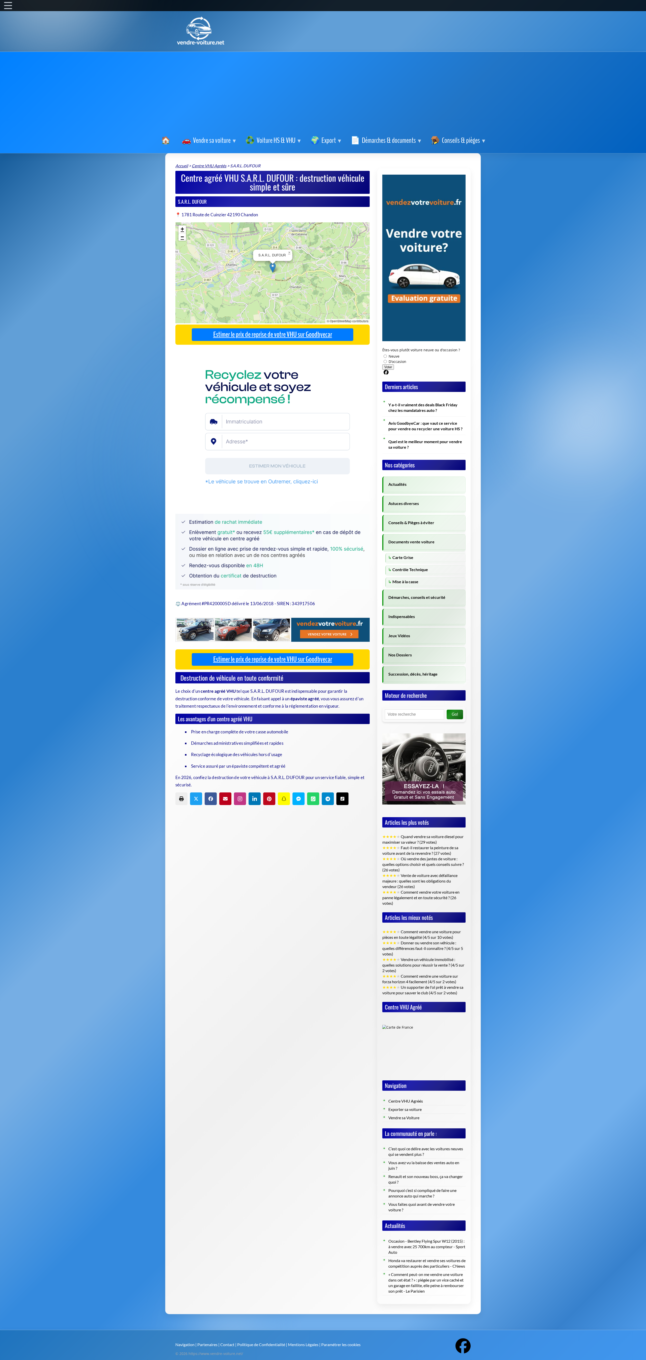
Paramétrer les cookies (341, 1344)
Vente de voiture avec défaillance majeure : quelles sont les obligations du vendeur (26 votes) (419, 881)
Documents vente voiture (411, 542)
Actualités (397, 484)
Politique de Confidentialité (261, 1344)
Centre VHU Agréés (405, 1101)
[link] (166, 140)
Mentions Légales (303, 1344)
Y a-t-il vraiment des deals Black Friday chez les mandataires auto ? (422, 408)
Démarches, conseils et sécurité (416, 597)
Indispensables (401, 616)
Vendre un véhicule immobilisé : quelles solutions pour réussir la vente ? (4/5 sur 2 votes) (423, 965)
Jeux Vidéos (399, 635)
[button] (273, 267)
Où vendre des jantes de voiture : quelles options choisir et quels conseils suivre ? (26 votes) (423, 864)
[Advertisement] (323, 94)
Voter (388, 367)
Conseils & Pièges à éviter (411, 522)
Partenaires (207, 1344)
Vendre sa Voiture (403, 1117)
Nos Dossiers (400, 655)
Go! (455, 714)
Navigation (185, 1344)
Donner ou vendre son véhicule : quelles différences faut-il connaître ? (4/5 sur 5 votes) (422, 948)
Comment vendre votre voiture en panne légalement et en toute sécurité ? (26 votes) (421, 897)
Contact (227, 1344)
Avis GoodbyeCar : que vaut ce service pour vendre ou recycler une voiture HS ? (425, 426)
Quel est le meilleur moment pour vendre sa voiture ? (425, 444)
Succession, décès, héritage (413, 674)
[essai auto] (424, 729)
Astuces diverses (403, 503)
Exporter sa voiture (405, 1109)
